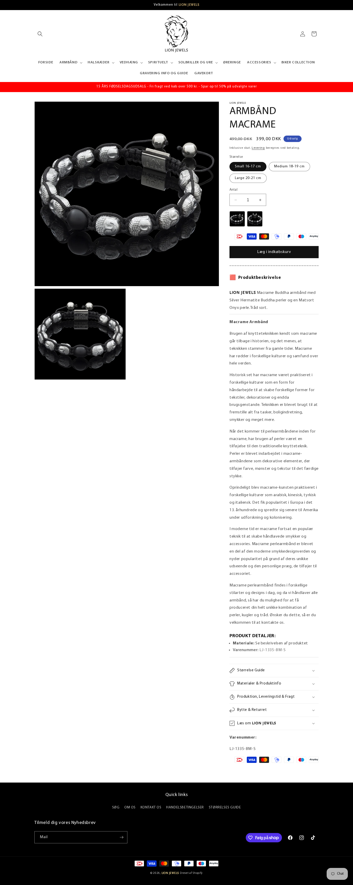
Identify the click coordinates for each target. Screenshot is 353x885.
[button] (40, 34)
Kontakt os (151, 807)
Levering (258, 148)
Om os (130, 807)
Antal (233, 189)
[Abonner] (121, 837)
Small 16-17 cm (248, 166)
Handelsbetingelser (185, 807)
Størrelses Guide (225, 807)
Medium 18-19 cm (289, 166)
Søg (116, 807)
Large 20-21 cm (248, 178)
